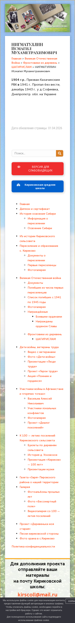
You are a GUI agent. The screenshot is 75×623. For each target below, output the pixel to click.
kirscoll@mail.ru (37, 595)
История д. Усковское (42, 455)
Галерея (25, 487)
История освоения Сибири (38, 213)
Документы (35, 283)
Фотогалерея (37, 270)
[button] (38, 168)
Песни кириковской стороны (39, 533)
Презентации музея (41, 469)
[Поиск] (59, 153)
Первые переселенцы (42, 265)
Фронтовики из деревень (45, 334)
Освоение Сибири (40, 228)
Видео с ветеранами (42, 352)
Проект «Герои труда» (43, 371)
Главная (25, 204)
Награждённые (38, 312)
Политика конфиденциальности (33, 546)
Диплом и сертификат (35, 209)
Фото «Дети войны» (41, 357)
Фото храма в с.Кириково (37, 538)
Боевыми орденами (49, 316)
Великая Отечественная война (40, 278)
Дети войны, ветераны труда (39, 347)
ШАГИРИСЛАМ (46, 339)
